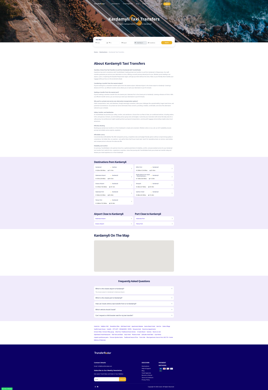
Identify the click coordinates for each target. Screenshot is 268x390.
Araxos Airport (99, 224)
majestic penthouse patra (101, 337)
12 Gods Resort (141, 332)
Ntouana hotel (137, 329)
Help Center (146, 3)
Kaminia (149, 332)
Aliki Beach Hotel (125, 326)
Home (96, 52)
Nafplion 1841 (105, 326)
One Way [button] (98, 39)
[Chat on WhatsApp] (7, 388)
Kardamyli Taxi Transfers (116, 52)
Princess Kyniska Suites (116, 337)
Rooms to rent (157, 332)
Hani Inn (158, 326)
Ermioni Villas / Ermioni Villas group (104, 332)
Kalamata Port (140, 218)
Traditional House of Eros (131, 337)
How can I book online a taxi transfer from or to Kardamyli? (115, 304)
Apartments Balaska (137, 326)
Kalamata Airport (100, 218)
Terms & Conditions (147, 377)
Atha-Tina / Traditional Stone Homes (125, 332)
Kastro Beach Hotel (149, 326)
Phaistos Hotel (136, 334)
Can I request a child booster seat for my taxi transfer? (114, 315)
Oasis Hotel (127, 334)
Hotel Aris (97, 326)
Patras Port (139, 224)
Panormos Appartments (149, 329)
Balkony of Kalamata (100, 340)
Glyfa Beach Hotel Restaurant (102, 334)
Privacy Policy (146, 380)
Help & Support (146, 368)
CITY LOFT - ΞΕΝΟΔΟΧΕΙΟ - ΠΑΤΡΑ (122, 329)
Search (167, 42)
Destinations (115, 3)
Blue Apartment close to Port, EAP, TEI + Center (160, 337)
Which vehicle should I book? (105, 309)
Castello (109, 329)
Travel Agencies (128, 3)
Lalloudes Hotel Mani (147, 334)
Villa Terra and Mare (117, 334)
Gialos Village (166, 326)
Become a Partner (147, 375)
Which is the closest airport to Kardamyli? (109, 289)
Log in (167, 4)
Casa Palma (158, 334)
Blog (137, 3)
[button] (107, 42)
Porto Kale (142, 337)
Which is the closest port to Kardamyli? (108, 298)
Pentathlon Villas (114, 326)
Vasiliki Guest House (99, 329)
